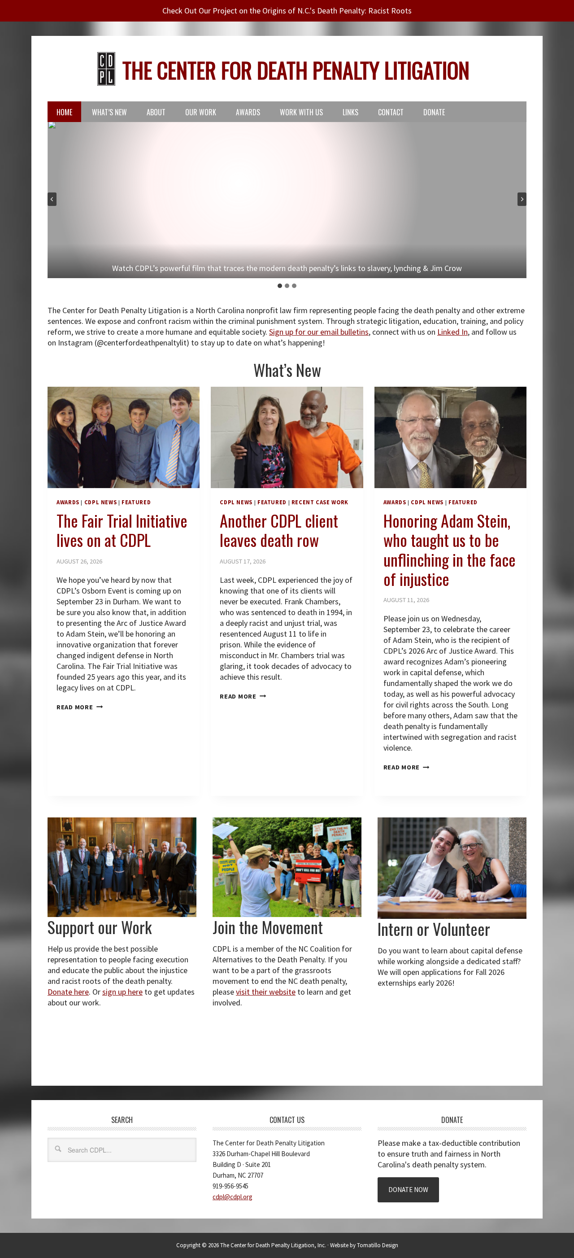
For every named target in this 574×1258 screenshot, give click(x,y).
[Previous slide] (52, 199)
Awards (68, 502)
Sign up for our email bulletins (319, 332)
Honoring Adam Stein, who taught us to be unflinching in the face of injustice (449, 549)
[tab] (280, 286)
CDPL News (100, 502)
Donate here (68, 992)
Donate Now (408, 1189)
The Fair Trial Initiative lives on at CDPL (122, 529)
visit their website (266, 992)
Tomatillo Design (377, 1245)
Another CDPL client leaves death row (279, 529)
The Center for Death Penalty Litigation (296, 70)
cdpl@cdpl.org (232, 1196)
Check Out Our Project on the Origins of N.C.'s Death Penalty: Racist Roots (287, 10)
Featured (136, 502)
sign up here (122, 992)
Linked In (452, 332)
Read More (80, 707)
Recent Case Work (319, 502)
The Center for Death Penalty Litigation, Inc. (273, 1245)
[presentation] (124, 437)
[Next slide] (521, 199)
